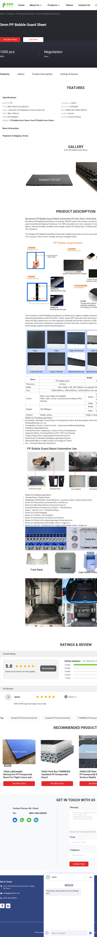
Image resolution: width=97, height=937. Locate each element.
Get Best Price (10, 39)
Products (11, 14)
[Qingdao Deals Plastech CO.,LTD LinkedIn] (8, 906)
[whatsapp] (22, 820)
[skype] (36, 820)
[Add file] (47, 933)
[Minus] (90, 877)
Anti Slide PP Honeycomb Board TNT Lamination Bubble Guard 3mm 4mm (56, 774)
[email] (15, 820)
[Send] (91, 933)
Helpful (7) (72, 697)
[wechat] (29, 820)
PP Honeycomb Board (25, 14)
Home (2, 14)
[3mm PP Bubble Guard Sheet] (19, 752)
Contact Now (79, 864)
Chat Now (33, 39)
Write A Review (48, 668)
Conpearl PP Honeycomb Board (57, 718)
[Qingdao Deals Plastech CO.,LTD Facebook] (2, 906)
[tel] (43, 820)
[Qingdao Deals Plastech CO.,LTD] (7, 5)
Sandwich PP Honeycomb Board (24, 718)
